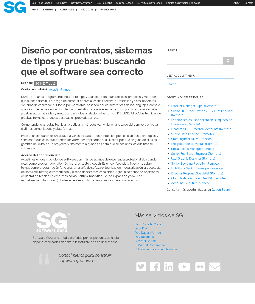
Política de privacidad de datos (183, 2)
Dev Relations (104, 2)
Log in (171, 88)
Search (171, 84)
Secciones (86, 11)
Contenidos (66, 11)
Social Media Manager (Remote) (193, 149)
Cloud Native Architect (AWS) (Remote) (198, 178)
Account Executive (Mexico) (190, 183)
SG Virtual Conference (149, 2)
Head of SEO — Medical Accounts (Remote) (201, 129)
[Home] (15, 7)
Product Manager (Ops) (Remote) (194, 106)
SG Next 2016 (45, 83)
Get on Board (221, 189)
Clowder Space (124, 2)
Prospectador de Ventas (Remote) (194, 144)
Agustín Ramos (59, 89)
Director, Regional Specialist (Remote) (197, 173)
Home (35, 9)
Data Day (61, 2)
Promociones (108, 9)
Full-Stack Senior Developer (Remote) (197, 168)
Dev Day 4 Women (81, 2)
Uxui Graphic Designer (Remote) (193, 158)
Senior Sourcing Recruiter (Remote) (195, 163)
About (237, 2)
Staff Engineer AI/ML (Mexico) (192, 139)
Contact (249, 2)
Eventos (47, 11)
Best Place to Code (42, 2)
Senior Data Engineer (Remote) (192, 134)
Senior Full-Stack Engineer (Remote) (196, 153)
